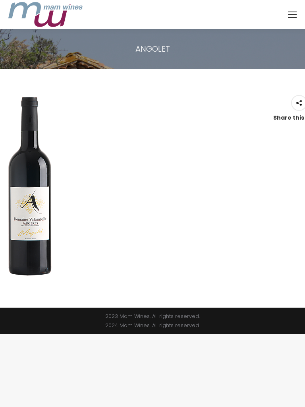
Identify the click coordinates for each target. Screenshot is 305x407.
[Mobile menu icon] (292, 14)
